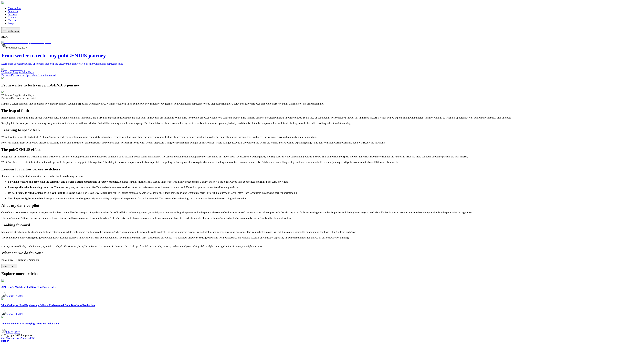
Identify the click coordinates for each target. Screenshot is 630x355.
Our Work (6, 338)
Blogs (11, 23)
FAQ (32, 338)
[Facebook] (2, 341)
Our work (13, 11)
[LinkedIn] (8, 341)
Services (12, 14)
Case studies (14, 8)
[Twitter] (5, 341)
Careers (12, 20)
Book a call (8, 266)
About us (12, 17)
